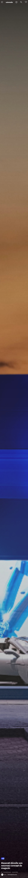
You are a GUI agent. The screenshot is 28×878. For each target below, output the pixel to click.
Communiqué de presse (12, 874)
